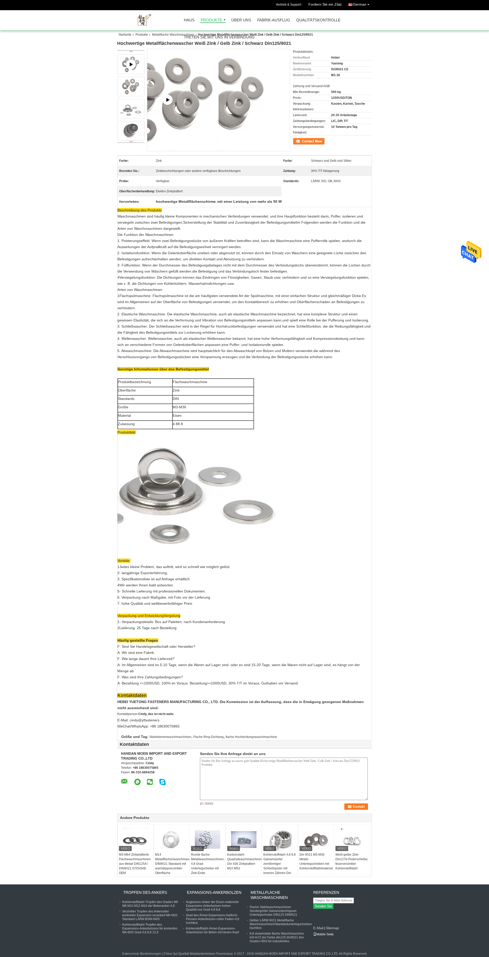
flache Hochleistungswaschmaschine (251, 737)
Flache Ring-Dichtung (208, 737)
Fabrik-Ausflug (273, 20)
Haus (189, 20)
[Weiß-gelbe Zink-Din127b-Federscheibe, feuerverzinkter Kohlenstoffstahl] (352, 839)
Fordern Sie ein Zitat (325, 4)
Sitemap (332, 928)
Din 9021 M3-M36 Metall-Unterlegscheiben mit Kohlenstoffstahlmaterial (316, 861)
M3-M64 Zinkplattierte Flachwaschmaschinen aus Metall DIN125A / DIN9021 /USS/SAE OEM (135, 864)
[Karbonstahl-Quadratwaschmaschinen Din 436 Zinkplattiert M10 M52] (244, 839)
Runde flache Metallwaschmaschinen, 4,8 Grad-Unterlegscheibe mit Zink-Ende (207, 864)
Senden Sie (323, 906)
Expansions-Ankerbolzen (214, 892)
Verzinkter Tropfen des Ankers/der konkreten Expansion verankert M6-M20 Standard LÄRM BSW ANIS (150, 915)
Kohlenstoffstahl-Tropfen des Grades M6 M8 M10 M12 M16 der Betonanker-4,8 (150, 904)
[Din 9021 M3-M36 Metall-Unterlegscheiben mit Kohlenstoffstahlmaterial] (316, 839)
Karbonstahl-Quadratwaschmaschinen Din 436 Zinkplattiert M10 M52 (244, 861)
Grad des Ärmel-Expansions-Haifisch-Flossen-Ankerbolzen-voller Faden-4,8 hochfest (212, 919)
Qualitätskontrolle (318, 20)
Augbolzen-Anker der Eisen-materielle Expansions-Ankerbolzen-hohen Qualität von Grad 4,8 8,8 (212, 905)
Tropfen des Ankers (145, 892)
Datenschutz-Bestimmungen (141, 953)
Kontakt (298, 141)
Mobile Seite (325, 934)
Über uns (241, 20)
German (359, 4)
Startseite (124, 34)
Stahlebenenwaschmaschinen (170, 737)
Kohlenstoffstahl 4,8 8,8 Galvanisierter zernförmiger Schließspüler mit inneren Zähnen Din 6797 (279, 866)
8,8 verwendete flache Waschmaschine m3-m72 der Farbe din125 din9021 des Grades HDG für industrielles (277, 937)
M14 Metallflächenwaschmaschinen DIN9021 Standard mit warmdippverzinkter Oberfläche (172, 864)
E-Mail (318, 928)
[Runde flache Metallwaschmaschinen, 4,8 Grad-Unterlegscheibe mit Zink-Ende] (207, 839)
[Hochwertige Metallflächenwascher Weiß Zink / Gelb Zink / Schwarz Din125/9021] (130, 86)
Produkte (211, 20)
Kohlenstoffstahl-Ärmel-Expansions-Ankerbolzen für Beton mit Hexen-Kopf (212, 930)
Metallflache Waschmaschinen (173, 34)
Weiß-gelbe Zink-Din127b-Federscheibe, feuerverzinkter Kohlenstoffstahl (351, 861)
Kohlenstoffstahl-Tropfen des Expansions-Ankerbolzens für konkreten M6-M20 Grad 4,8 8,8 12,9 (150, 928)
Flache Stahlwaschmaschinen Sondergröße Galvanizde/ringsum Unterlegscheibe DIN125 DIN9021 (273, 910)
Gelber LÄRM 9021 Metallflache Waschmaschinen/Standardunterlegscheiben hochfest (281, 924)
